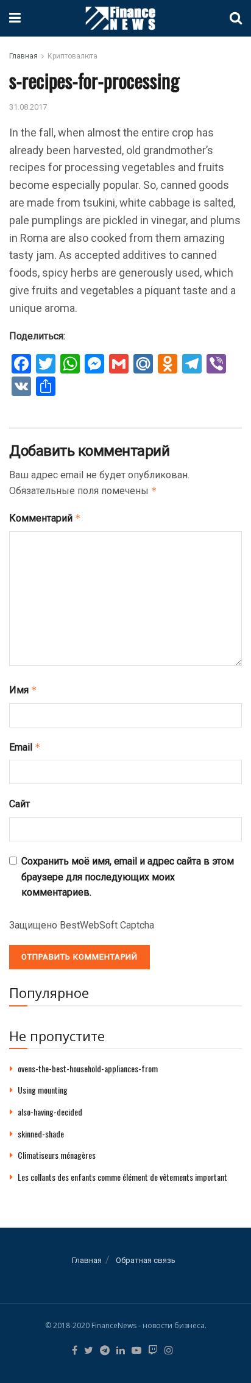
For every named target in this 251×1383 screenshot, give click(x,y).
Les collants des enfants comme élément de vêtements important (122, 1176)
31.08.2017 (28, 106)
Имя (23, 690)
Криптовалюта (72, 56)
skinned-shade (41, 1133)
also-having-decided (50, 1111)
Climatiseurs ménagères (57, 1154)
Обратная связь (145, 1260)
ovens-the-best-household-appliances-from (88, 1068)
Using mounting (43, 1089)
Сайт (19, 804)
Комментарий (45, 518)
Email (25, 747)
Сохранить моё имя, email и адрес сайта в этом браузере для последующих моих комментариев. (127, 876)
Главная (23, 56)
